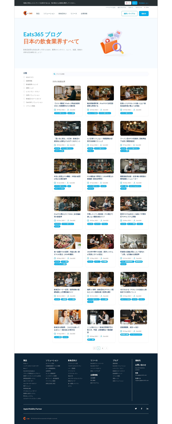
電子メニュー (27, 386)
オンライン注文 (50, 363)
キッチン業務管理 (50, 373)
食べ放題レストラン (73, 383)
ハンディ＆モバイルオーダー (31, 366)
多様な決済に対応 (50, 383)
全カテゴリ (30, 77)
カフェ (70, 386)
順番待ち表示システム (29, 393)
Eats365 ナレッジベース (96, 363)
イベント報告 (30, 106)
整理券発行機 (27, 388)
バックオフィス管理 (51, 376)
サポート (131, 7)
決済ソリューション (33, 95)
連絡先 (143, 13)
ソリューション (49, 13)
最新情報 (29, 81)
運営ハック (30, 88)
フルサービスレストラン (74, 366)
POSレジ (25, 363)
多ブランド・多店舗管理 (52, 378)
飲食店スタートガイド (33, 99)
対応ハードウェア (95, 371)
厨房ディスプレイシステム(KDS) (32, 376)
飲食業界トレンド (32, 84)
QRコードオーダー (28, 381)
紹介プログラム (122, 7)
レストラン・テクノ (33, 91)
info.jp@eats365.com (141, 375)
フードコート (71, 371)
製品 (38, 13)
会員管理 (48, 371)
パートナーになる (110, 7)
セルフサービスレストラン (75, 378)
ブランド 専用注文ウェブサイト (31, 373)
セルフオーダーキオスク (30, 383)
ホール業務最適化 (50, 368)
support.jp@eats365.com (142, 380)
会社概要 (92, 378)
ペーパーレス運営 (50, 381)
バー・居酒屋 (71, 368)
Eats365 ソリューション (34, 102)
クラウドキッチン (73, 373)
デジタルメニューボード (30, 391)
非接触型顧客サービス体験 (53, 366)
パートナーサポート (95, 368)
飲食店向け (63, 13)
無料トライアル (129, 13)
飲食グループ (71, 381)
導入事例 (92, 380)
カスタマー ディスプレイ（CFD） (32, 398)
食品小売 (70, 376)
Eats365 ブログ (94, 366)
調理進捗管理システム (29, 378)
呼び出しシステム (28, 396)
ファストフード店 (73, 363)
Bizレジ (25, 368)
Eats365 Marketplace (29, 371)
